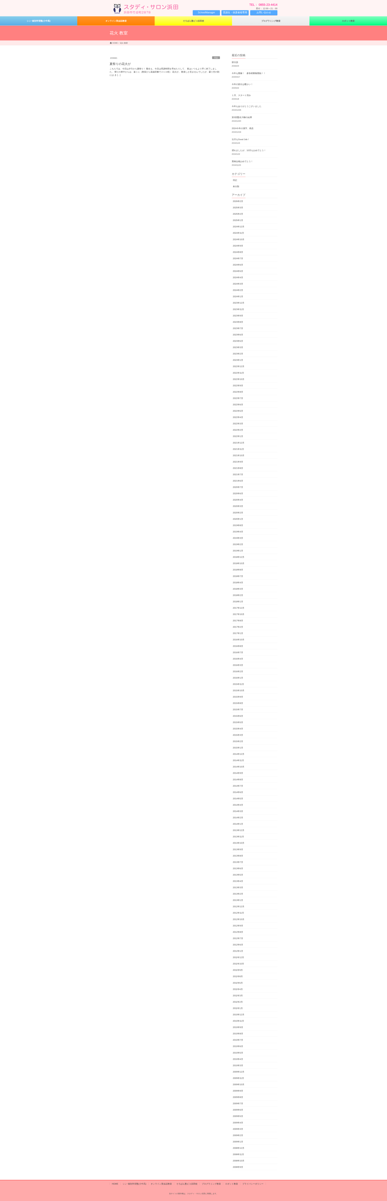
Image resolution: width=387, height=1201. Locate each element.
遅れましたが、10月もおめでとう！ (249, 150)
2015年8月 (238, 703)
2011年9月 (238, 970)
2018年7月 (238, 576)
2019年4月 (238, 531)
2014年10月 (238, 766)
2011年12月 (238, 957)
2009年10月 (238, 1084)
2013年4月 (238, 881)
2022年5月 (238, 411)
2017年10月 (238, 614)
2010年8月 (238, 1033)
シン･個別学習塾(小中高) (134, 1184)
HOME (115, 1184)
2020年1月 (238, 519)
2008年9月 (238, 1167)
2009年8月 (238, 1097)
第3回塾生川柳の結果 (242, 117)
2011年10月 (238, 963)
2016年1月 (238, 678)
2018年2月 (238, 595)
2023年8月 (238, 322)
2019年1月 (238, 550)
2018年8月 (238, 569)
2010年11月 (238, 1021)
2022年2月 (238, 430)
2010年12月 (238, 1014)
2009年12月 (238, 1072)
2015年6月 (238, 716)
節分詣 (235, 62)
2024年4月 (238, 277)
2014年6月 (238, 792)
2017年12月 (238, 608)
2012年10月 (238, 919)
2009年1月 (238, 1141)
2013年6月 (238, 868)
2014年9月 (238, 773)
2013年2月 (238, 894)
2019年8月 (238, 525)
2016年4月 (238, 659)
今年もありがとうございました (246, 106)
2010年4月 (238, 1059)
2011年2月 (238, 1002)
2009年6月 (238, 1110)
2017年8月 (238, 620)
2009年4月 (238, 1122)
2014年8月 (238, 779)
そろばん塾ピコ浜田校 (186, 1184)
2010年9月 (238, 1027)
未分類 (236, 186)
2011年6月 (238, 983)
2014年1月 (238, 824)
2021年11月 (238, 449)
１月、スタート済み (241, 95)
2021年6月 (238, 481)
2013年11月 (238, 836)
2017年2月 (238, 627)
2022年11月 (238, 373)
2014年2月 (238, 817)
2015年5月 (238, 722)
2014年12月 (238, 754)
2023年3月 (238, 347)
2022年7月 (238, 398)
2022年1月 (238, 436)
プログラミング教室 (211, 1184)
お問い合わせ (264, 12)
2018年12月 (238, 557)
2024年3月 (238, 284)
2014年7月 (238, 786)
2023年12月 (238, 303)
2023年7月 (238, 328)
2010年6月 (238, 1046)
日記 (216, 58)
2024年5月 (238, 271)
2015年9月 (238, 697)
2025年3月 (238, 207)
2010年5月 (238, 1053)
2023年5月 (238, 341)
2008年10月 (238, 1160)
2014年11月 (238, 760)
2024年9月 (238, 246)
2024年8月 (238, 252)
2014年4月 (238, 805)
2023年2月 (238, 353)
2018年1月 (238, 601)
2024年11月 (238, 233)
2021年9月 (238, 462)
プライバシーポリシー (252, 1184)
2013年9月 (238, 849)
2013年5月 (238, 875)
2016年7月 (238, 652)
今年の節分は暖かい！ (242, 84)
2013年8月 (238, 856)
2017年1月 (238, 633)
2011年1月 (238, 1008)
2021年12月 (238, 443)
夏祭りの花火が (120, 64)
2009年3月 (238, 1129)
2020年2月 (238, 512)
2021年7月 (238, 474)
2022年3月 (238, 423)
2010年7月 (238, 1040)
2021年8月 (238, 468)
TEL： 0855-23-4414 (263, 4)
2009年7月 (238, 1103)
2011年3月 (238, 995)
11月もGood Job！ (241, 139)
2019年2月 (238, 544)
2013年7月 (238, 862)
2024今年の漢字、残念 (243, 128)
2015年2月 (238, 741)
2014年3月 (238, 811)
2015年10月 (238, 690)
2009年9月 (238, 1091)
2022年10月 (238, 379)
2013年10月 (238, 843)
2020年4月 (238, 500)
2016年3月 (238, 665)
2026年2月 (238, 201)
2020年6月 (238, 493)
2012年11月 (238, 913)
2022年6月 (238, 404)
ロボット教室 (231, 1184)
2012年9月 (238, 925)
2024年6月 (238, 265)
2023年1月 (238, 360)
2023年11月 (238, 309)
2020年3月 (238, 506)
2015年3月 (238, 735)
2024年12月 (238, 226)
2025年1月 (238, 220)
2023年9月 (238, 315)
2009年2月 (238, 1135)
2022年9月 (238, 385)
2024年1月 (238, 296)
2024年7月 (238, 258)
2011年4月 (238, 989)
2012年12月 (238, 906)
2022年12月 (238, 366)
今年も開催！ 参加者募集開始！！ (249, 73)
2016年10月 (238, 639)
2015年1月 (238, 747)
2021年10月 (238, 455)
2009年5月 (238, 1116)
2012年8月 (238, 932)
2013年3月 (238, 887)
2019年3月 (238, 538)
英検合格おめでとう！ (242, 161)
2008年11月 (238, 1154)
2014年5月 (238, 798)
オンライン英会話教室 (161, 1184)
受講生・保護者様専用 (235, 12)
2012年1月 (238, 951)
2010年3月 (238, 1065)
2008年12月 (238, 1148)
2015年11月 (238, 684)
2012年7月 (238, 938)
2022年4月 (238, 417)
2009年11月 (238, 1078)
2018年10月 (238, 563)
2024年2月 (238, 290)
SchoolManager (206, 12)
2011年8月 (238, 976)
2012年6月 (238, 944)
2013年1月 (238, 900)
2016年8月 (238, 646)
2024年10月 (238, 239)
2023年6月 (238, 334)
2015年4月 (238, 728)
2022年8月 (238, 392)
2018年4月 (238, 582)
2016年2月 (238, 671)
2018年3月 (238, 589)
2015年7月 (238, 709)
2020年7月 (238, 487)
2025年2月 (238, 214)
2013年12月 (238, 830)
